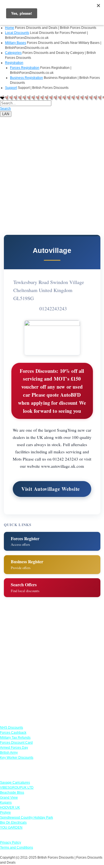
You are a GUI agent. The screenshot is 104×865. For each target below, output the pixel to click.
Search (5, 108)
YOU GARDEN (11, 827)
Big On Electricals (13, 822)
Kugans (6, 802)
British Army (9, 753)
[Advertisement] (52, 169)
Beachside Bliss (12, 792)
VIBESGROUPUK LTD (17, 787)
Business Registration (26, 78)
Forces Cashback (13, 733)
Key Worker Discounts (16, 758)
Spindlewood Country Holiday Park (26, 817)
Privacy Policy (10, 842)
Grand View (9, 797)
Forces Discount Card (16, 743)
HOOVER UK (10, 807)
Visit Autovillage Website (50, 488)
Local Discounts (17, 33)
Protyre (5, 812)
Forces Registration (24, 68)
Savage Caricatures (15, 782)
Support (11, 88)
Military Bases (15, 43)
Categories (13, 53)
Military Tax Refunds (15, 738)
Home (9, 28)
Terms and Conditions (16, 847)
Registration (14, 63)
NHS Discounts (11, 728)
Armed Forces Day (14, 748)
